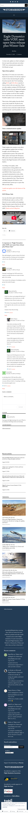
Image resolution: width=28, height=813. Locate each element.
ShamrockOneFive (11, 417)
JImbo (9, 722)
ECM (7, 83)
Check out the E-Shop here (13, 208)
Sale (11, 570)
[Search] (26, 5)
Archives (7, 750)
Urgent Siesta (11, 690)
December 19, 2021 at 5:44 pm (17, 351)
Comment (20, 407)
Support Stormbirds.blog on (13, 762)
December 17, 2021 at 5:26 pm (13, 269)
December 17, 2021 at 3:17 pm (13, 251)
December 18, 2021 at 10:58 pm (13, 373)
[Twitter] (15, 1)
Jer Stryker (11, 670)
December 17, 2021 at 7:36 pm (15, 292)
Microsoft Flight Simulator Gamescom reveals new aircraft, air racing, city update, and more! (13, 458)
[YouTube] (12, 1)
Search (21, 746)
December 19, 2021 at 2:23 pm (17, 320)
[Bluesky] (17, 1)
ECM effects (14, 83)
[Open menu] (14, 15)
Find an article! (7, 745)
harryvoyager (9, 268)
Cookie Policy (4, 807)
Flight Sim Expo (8, 786)
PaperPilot (11, 654)
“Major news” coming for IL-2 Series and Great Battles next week (12, 468)
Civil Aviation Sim (6, 517)
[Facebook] (10, 1)
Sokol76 (10, 704)
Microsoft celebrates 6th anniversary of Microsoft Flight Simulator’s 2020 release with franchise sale (13, 477)
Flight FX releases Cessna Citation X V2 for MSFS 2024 (11, 486)
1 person (11, 312)
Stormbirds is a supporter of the (12, 771)
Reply (3, 264)
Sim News (14, 51)
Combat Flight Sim (6, 544)
